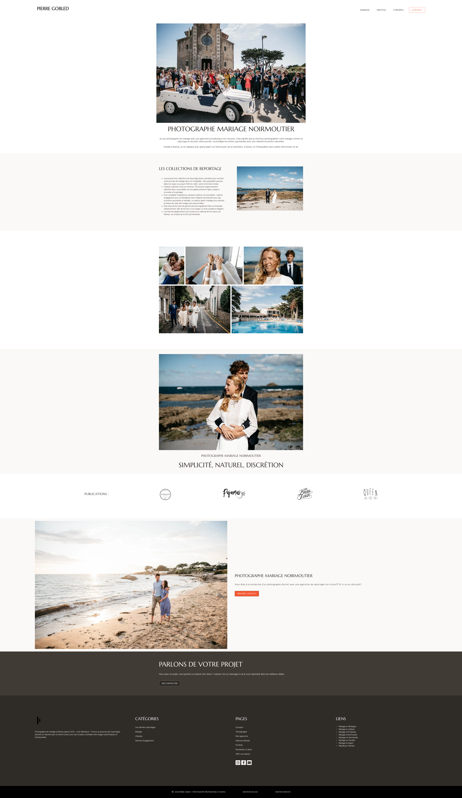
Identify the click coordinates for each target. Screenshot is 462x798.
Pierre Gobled (53, 8)
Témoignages (241, 731)
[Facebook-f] (243, 762)
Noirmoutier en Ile (289, 147)
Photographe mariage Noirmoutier (273, 575)
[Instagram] (238, 762)
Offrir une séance (243, 754)
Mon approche (242, 736)
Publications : (96, 494)
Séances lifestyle (243, 740)
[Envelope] (249, 762)
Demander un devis (244, 749)
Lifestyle (381, 10)
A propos (398, 10)
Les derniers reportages (145, 727)
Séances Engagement (144, 740)
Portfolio (239, 745)
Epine (249, 147)
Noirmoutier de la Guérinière (229, 147)
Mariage (365, 10)
